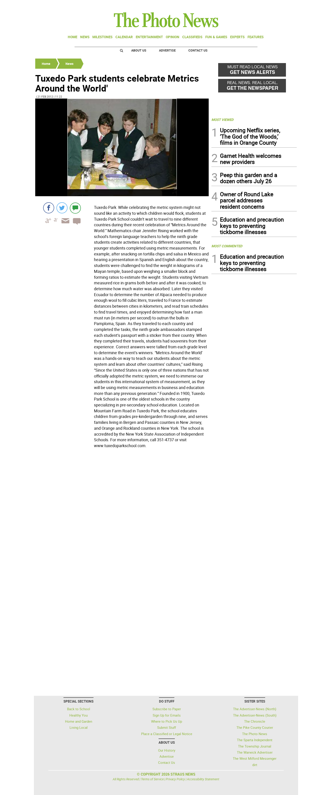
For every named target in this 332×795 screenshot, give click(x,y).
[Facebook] (48, 207)
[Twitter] (62, 207)
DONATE (286, 5)
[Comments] (75, 207)
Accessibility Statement (203, 779)
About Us (138, 50)
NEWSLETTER (260, 5)
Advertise (167, 50)
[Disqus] (122, 512)
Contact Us (198, 50)
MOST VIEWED (222, 119)
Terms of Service (152, 779)
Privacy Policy (175, 779)
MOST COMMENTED (226, 246)
